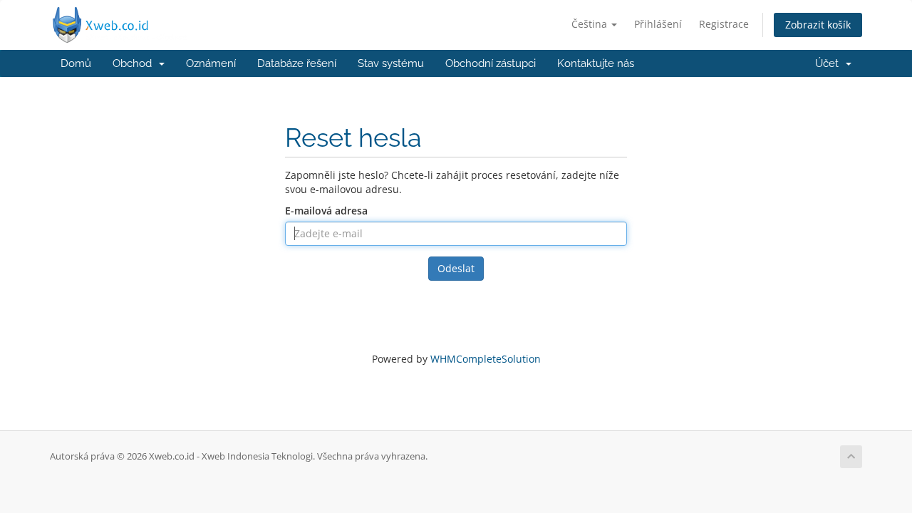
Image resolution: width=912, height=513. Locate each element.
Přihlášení (658, 24)
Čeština (590, 24)
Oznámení (211, 63)
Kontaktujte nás (595, 63)
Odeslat (456, 268)
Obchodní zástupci (490, 63)
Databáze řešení (296, 63)
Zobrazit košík (818, 24)
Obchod (135, 63)
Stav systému (391, 63)
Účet (829, 63)
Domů (76, 63)
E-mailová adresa (326, 210)
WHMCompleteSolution (485, 359)
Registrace (724, 24)
